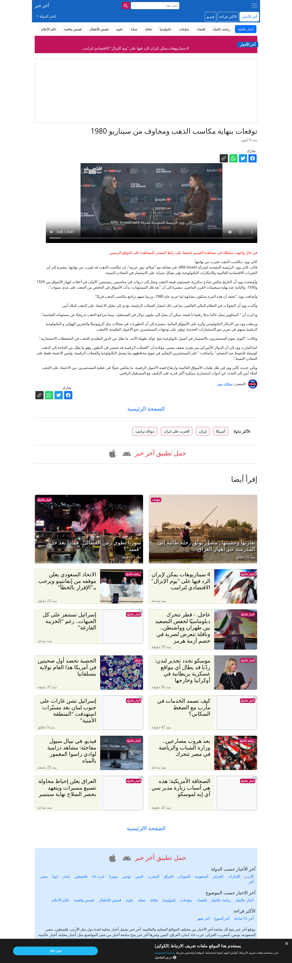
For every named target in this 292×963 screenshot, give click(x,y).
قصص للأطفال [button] (99, 29)
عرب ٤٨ (98, 876)
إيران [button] (202, 431)
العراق (168, 876)
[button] (126, 453)
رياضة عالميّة (133, 574)
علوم (129, 900)
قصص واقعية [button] (73, 29)
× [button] (287, 943)
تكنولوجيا (169, 900)
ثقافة (154, 900)
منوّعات (156, 500)
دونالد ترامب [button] (144, 431)
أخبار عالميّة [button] (245, 29)
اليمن (139, 876)
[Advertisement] (146, 91)
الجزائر (218, 876)
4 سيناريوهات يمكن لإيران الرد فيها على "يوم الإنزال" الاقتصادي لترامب (135, 41)
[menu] (254, 5)
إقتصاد (202, 900)
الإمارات (234, 876)
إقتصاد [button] (201, 29)
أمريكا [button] (220, 431)
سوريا (113, 876)
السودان (184, 876)
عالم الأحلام (61, 900)
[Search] (126, 5)
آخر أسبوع (221, 918)
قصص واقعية (84, 900)
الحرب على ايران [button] (176, 431)
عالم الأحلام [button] (48, 29)
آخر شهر (203, 918)
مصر (44, 876)
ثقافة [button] (148, 29)
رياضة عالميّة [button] (221, 29)
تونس (127, 876)
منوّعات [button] (184, 29)
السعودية (201, 876)
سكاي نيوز (225, 383)
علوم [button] (119, 29)
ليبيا (55, 876)
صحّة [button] (134, 29)
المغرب (153, 876)
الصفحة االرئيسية (146, 828)
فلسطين (80, 876)
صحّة (137, 660)
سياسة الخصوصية (165, 953)
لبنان (66, 876)
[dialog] (146, 951)
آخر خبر (42, 5)
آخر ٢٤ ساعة (244, 918)
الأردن (249, 876)
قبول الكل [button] (55, 951)
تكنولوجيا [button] (165, 29)
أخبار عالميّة (44, 500)
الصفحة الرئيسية (146, 408)
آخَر (251, 881)
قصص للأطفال (110, 900)
